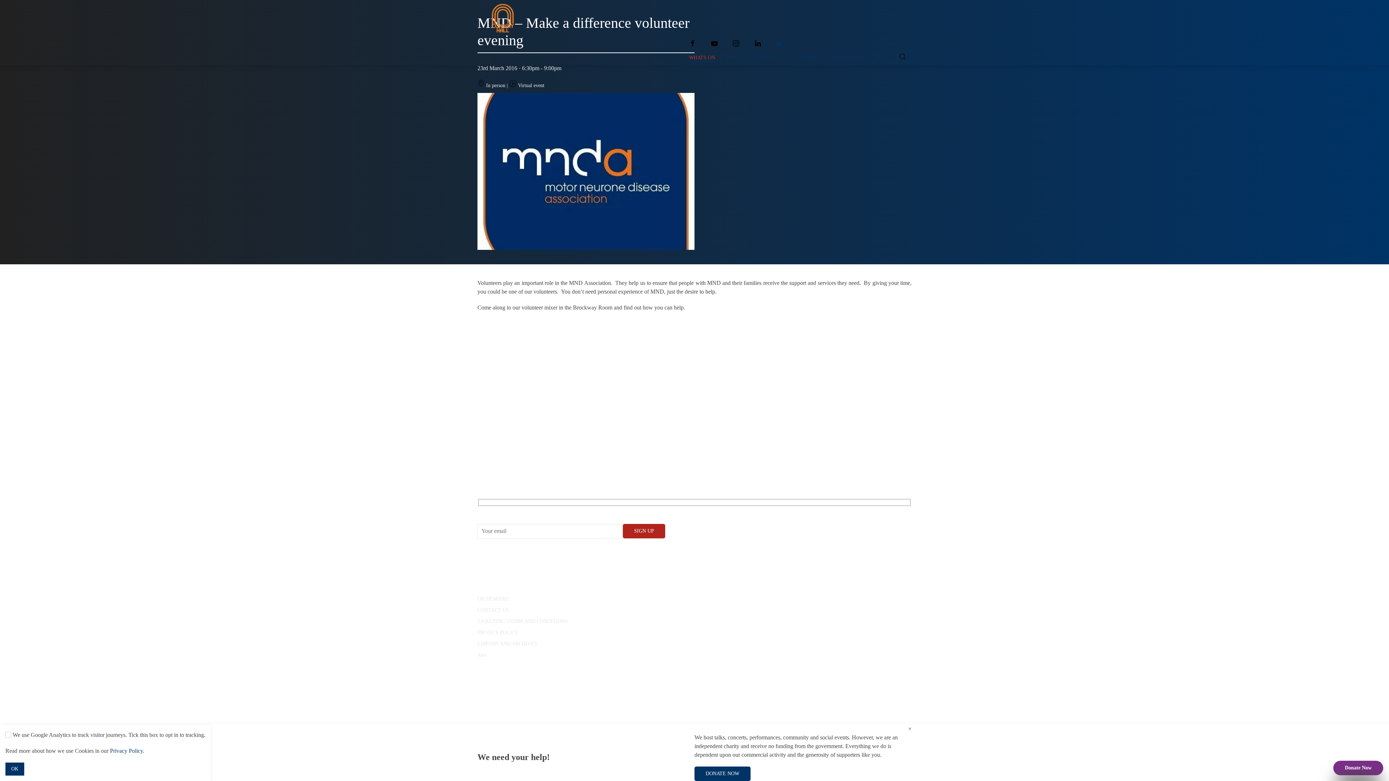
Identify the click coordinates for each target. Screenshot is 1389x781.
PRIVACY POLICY (497, 632)
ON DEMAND (492, 599)
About (734, 57)
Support (765, 57)
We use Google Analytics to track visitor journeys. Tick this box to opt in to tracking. (108, 735)
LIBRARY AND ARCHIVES (507, 643)
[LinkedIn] (758, 43)
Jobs (481, 655)
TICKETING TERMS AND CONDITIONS (522, 621)
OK (14, 769)
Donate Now (1358, 768)
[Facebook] (693, 43)
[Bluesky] (778, 43)
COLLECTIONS (846, 57)
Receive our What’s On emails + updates (533, 510)
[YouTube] (714, 43)
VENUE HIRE (802, 57)
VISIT (881, 57)
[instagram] (736, 43)
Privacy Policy (126, 751)
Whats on (702, 57)
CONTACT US (493, 610)
